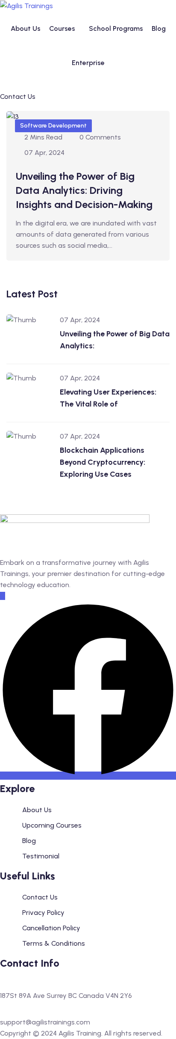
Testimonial (40, 856)
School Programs (116, 28)
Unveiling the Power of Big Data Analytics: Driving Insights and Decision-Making (84, 190)
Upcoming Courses (52, 825)
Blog (159, 28)
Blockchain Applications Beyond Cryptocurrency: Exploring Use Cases (102, 462)
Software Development (53, 125)
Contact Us (40, 897)
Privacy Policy (43, 912)
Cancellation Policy (51, 928)
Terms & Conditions (53, 943)
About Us (26, 28)
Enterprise (88, 63)
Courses (62, 28)
